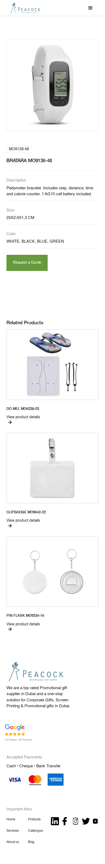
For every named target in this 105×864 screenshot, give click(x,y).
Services (12, 830)
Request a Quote (27, 262)
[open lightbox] (52, 85)
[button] (90, 8)
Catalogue (35, 830)
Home (10, 819)
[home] (23, 8)
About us (12, 842)
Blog (31, 842)
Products (34, 819)
